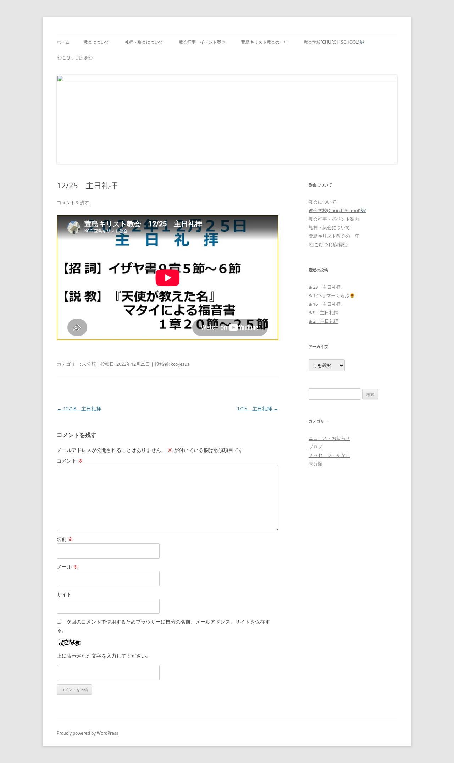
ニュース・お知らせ (329, 438)
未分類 (89, 364)
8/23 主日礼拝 (325, 287)
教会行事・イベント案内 (202, 42)
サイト (64, 594)
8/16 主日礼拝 (325, 304)
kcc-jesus (180, 364)
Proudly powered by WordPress (87, 733)
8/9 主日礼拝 (323, 312)
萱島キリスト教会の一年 (264, 42)
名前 (65, 539)
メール (67, 566)
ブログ (315, 446)
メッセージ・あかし (329, 455)
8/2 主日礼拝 (323, 321)
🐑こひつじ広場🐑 (75, 58)
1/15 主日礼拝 (257, 408)
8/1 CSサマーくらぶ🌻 (332, 295)
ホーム (63, 42)
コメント (70, 460)
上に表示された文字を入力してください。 (104, 655)
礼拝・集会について (144, 42)
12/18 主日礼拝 (79, 408)
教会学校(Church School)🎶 (334, 42)
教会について (96, 42)
